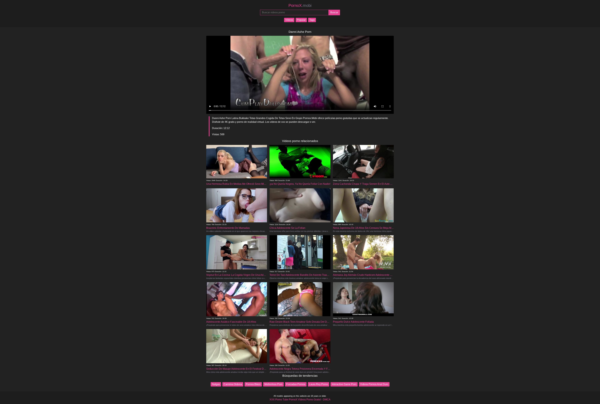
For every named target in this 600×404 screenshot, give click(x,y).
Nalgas (216, 384)
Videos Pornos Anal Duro (374, 384)
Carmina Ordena (233, 384)
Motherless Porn (273, 384)
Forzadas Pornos (295, 384)
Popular (301, 20)
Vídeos (289, 20)
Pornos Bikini (253, 384)
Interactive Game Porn (344, 384)
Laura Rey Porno (318, 384)
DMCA (326, 399)
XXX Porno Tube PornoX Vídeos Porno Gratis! (295, 399)
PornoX (300, 5)
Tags (312, 20)
